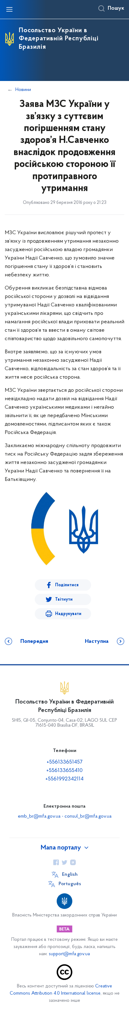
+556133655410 (64, 771)
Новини (23, 89)
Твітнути (64, 599)
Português (70, 883)
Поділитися (67, 585)
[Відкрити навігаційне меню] (9, 9)
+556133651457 (65, 762)
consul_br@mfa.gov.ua (87, 816)
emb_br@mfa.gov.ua (39, 816)
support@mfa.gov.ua (69, 954)
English (70, 874)
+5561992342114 (64, 779)
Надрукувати (68, 614)
